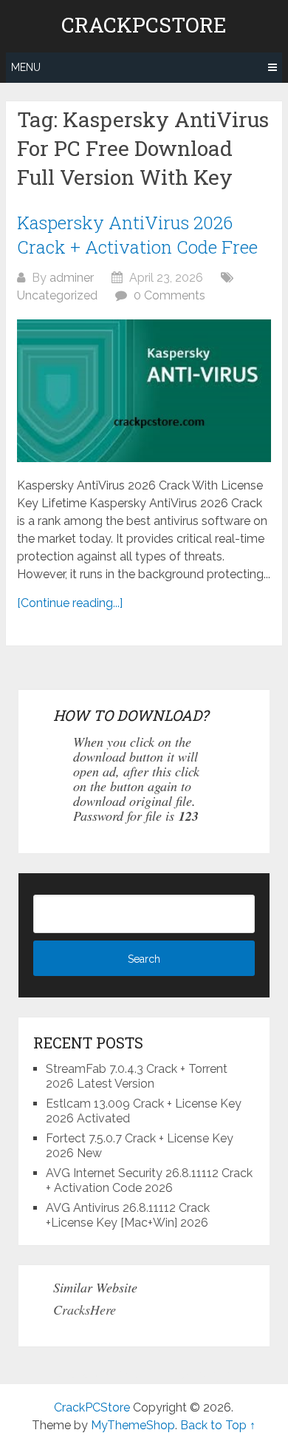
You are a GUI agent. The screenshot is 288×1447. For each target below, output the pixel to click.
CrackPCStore (144, 25)
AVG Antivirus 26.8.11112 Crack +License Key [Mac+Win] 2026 (128, 1215)
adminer (71, 278)
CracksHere (84, 1309)
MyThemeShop (133, 1425)
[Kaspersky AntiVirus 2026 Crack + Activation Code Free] (144, 391)
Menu (26, 67)
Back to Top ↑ (218, 1425)
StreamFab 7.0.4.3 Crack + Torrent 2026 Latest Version (136, 1076)
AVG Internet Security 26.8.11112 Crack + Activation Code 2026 (149, 1180)
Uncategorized (57, 295)
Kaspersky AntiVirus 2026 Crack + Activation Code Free (137, 235)
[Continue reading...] (70, 603)
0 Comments (169, 295)
